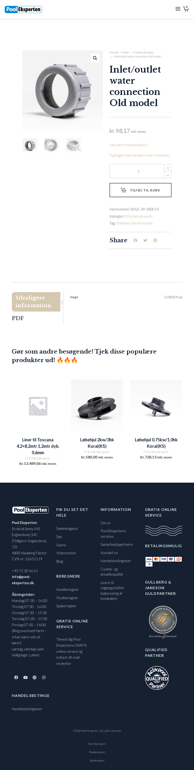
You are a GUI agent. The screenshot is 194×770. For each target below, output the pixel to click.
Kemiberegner (67, 589)
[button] (95, 58)
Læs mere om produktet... (129, 145)
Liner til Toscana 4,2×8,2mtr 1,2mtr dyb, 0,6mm (38, 446)
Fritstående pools (143, 52)
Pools (126, 52)
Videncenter (66, 553)
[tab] (37, 302)
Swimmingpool (67, 528)
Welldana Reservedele (134, 223)
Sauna (61, 545)
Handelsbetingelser (27, 709)
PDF (18, 318)
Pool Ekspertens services (113, 533)
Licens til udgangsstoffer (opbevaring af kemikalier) (112, 590)
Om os (105, 523)
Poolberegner (67, 598)
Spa (59, 536)
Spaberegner (66, 606)
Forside (114, 52)
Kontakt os (109, 553)
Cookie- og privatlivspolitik (112, 572)
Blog (59, 561)
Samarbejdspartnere (117, 544)
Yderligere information (33, 302)
